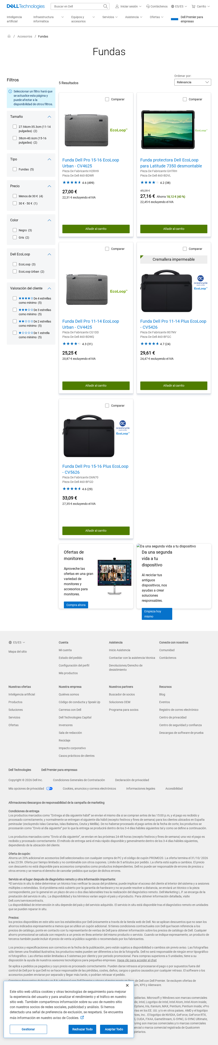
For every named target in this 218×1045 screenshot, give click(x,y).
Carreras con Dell (70, 709)
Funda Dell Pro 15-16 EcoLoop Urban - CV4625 (90, 162)
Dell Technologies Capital (75, 717)
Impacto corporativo (72, 748)
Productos (15, 702)
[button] (129, 6)
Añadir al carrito (95, 228)
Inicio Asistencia (119, 650)
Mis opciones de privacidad (27, 788)
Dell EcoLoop (20, 254)
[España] (9, 36)
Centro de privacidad (172, 717)
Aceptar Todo (114, 1029)
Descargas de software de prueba (181, 732)
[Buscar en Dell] (105, 6)
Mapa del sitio (18, 651)
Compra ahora (76, 605)
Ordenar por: (182, 76)
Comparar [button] (118, 99)
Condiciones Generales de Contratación (79, 780)
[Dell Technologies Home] (25, 6)
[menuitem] (49, 19)
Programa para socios (123, 709)
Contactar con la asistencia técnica (132, 657)
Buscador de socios (122, 694)
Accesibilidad (174, 788)
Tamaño (16, 117)
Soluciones (16, 709)
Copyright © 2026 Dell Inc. (26, 780)
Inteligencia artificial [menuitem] (14, 19)
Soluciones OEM (119, 702)
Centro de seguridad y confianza (180, 725)
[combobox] (80, 6)
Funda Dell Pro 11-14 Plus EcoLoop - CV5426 (173, 324)
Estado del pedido (70, 657)
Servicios (14, 717)
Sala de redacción (70, 732)
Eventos (164, 702)
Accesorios (24, 36)
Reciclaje (64, 740)
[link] (157, 6)
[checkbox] (32, 129)
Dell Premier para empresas (192, 19)
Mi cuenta (65, 650)
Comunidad (167, 650)
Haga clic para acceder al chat (137, 960)
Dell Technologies (20, 770)
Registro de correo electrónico (178, 709)
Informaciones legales (140, 788)
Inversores (66, 725)
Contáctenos (167, 657)
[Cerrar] (127, 985)
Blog (162, 694)
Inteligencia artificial (22, 694)
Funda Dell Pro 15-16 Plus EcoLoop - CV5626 (95, 469)
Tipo (13, 159)
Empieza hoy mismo (152, 614)
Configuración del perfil (74, 665)
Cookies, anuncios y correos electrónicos (89, 788)
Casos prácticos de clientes (77, 755)
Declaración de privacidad (132, 780)
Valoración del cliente (26, 288)
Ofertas (14, 725)
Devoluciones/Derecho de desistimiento (125, 667)
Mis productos (68, 673)
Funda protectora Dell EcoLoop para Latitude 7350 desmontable (171, 162)
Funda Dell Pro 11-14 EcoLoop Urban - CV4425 (90, 324)
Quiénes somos (69, 694)
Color (14, 220)
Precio (15, 186)
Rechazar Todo (82, 1029)
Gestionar (28, 1029)
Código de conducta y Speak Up (79, 702)
